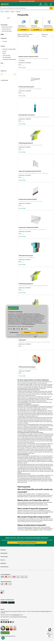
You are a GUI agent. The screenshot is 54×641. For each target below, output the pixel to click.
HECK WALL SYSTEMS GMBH (9, 49)
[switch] (49, 636)
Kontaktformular (16, 614)
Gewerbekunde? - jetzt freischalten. (27, 1)
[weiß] (1, 66)
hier (25, 616)
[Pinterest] (11, 622)
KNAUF (4, 53)
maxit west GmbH (6, 55)
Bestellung (3, 549)
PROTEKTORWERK (7, 57)
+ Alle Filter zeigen (4, 80)
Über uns (3, 559)
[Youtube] (4, 622)
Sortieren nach (45, 34)
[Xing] (8, 622)
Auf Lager (5, 41)
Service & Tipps (4, 556)
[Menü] (52, 628)
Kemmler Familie (5, 566)
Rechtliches (4, 563)
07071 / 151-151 (45, 611)
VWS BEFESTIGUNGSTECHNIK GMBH (9, 60)
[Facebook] (1, 622)
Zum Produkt (23, 29)
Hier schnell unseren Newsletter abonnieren (27, 542)
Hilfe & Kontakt (4, 553)
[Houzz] (6, 622)
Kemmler (4, 51)
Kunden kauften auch (6, 29)
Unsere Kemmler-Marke (7, 31)
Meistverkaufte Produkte (7, 27)
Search (51, 8)
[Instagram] (13, 622)
